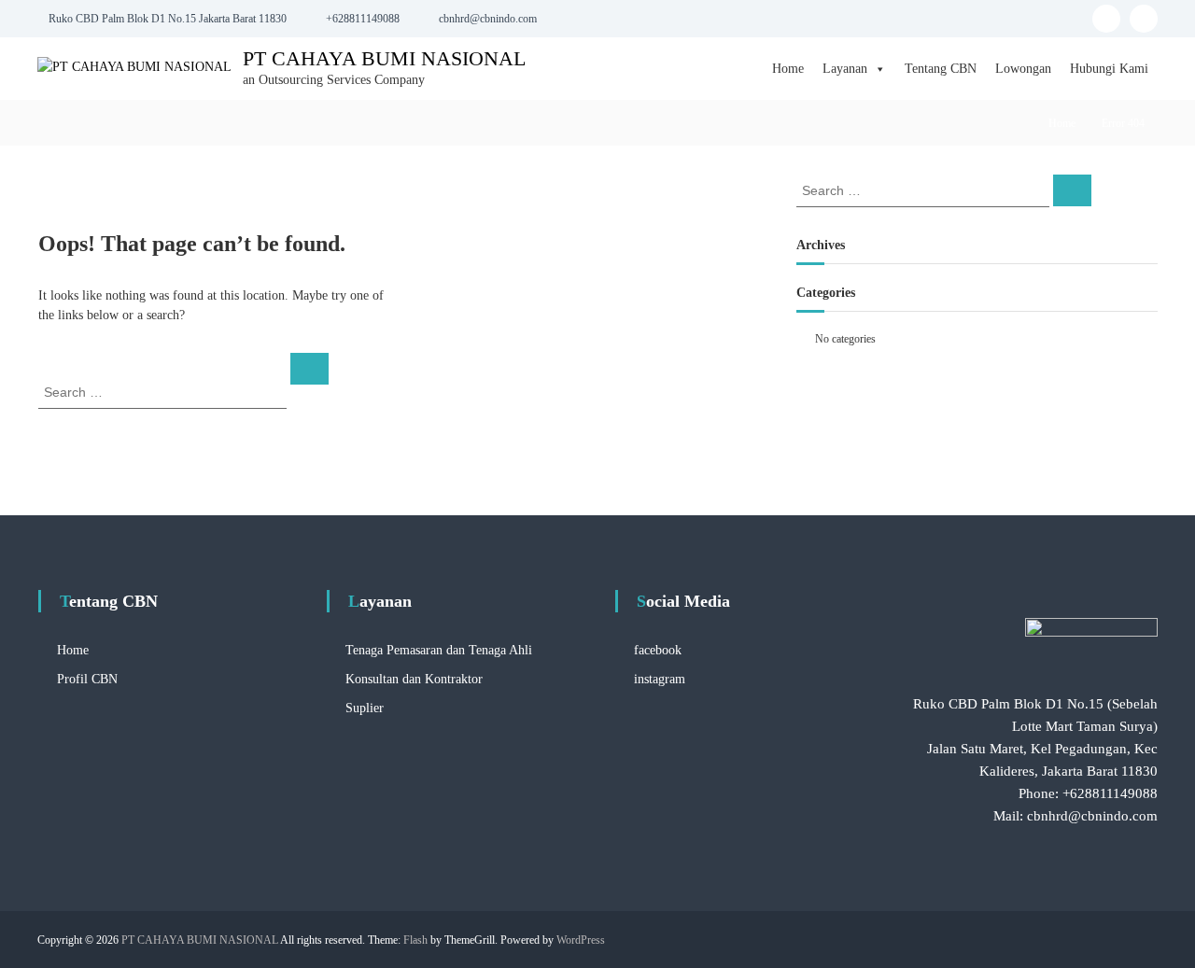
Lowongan (1023, 69)
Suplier (364, 708)
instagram (659, 679)
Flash (415, 940)
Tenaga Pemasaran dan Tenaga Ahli (438, 650)
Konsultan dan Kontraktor (414, 679)
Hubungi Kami (1109, 69)
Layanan (844, 69)
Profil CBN (87, 679)
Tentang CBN (941, 69)
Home (788, 69)
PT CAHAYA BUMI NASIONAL (384, 58)
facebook (658, 650)
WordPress (580, 940)
